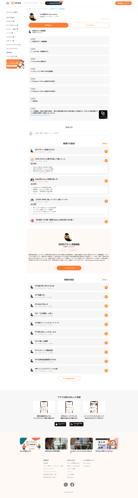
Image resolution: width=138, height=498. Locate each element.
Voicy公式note (86, 466)
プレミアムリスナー (12, 48)
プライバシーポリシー (48, 468)
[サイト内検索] (41, 3)
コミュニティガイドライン (50, 471)
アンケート (70, 471)
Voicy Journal (86, 463)
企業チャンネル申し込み (73, 466)
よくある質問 (70, 474)
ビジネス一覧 (10, 21)
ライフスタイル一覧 (12, 25)
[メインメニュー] (7, 3)
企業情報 (45, 463)
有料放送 (9, 52)
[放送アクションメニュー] (108, 19)
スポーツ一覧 (10, 41)
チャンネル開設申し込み (73, 463)
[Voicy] (16, 3)
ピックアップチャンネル (13, 44)
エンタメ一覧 (10, 37)
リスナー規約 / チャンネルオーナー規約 (53, 466)
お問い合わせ (70, 477)
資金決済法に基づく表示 (49, 477)
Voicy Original (10, 17)
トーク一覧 (9, 33)
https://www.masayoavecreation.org (40, 115)
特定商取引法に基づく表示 (50, 474)
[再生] (106, 151)
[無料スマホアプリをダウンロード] (15, 64)
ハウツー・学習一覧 (12, 29)
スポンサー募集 (71, 468)
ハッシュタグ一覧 (11, 56)
